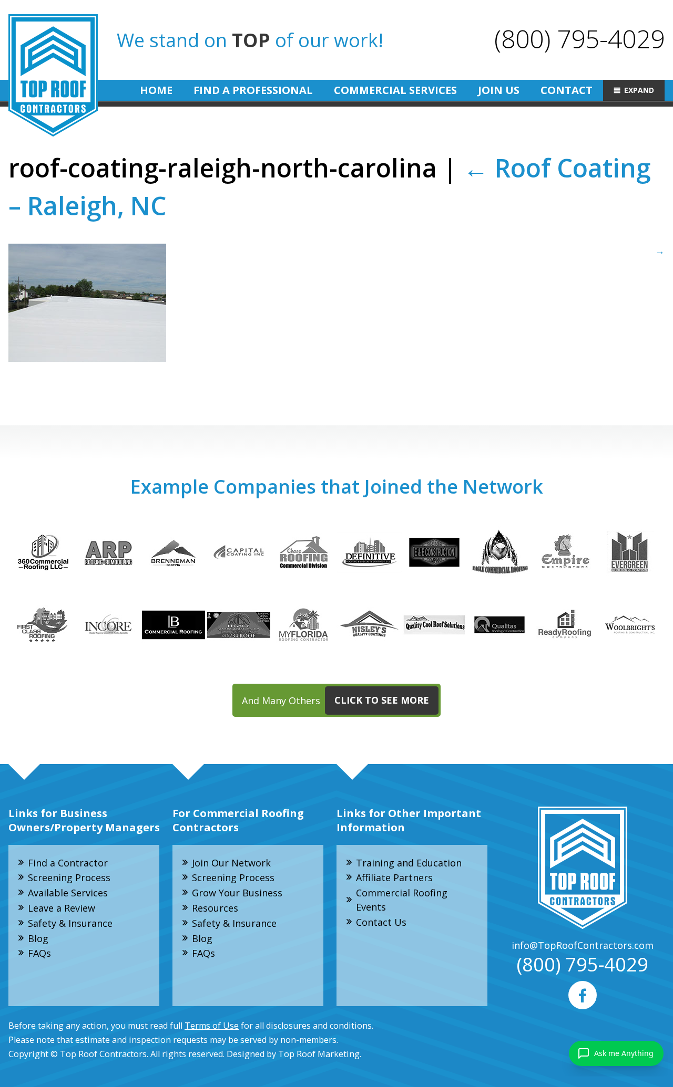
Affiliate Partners (394, 877)
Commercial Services (395, 90)
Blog (38, 938)
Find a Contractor (68, 862)
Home (156, 90)
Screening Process (69, 877)
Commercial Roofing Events (401, 899)
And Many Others (335, 700)
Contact (567, 90)
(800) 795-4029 (579, 39)
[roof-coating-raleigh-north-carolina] (336, 303)
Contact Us (381, 922)
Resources (215, 908)
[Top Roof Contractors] (53, 75)
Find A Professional (253, 90)
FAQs (39, 953)
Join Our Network (231, 862)
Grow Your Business (237, 892)
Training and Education (409, 862)
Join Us (498, 90)
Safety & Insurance (70, 923)
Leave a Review (61, 908)
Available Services (68, 892)
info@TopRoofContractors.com (583, 945)
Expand (639, 90)
